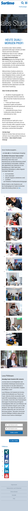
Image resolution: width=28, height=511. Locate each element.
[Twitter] (6, 466)
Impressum (14, 485)
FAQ (14, 498)
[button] (26, 3)
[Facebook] (6, 456)
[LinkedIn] (6, 471)
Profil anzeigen (23, 6)
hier (20, 188)
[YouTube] (6, 476)
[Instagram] (6, 461)
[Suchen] (22, 3)
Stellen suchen (14, 432)
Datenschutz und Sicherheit (14, 488)
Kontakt (14, 495)
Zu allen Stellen (14, 441)
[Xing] (6, 452)
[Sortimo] (7, 3)
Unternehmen (14, 492)
